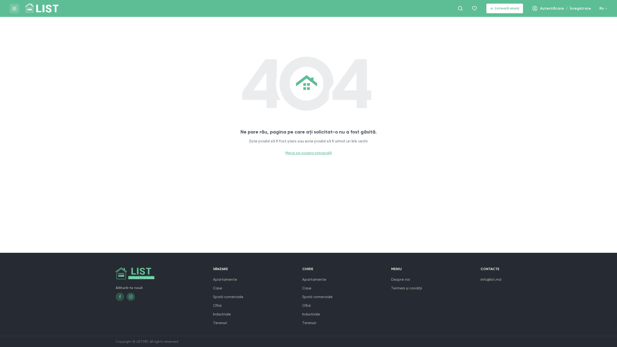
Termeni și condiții (406, 288)
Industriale (222, 314)
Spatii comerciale (228, 297)
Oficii (217, 305)
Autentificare (552, 8)
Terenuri (220, 323)
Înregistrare (580, 8)
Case (217, 288)
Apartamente (225, 279)
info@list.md (491, 279)
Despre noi (400, 279)
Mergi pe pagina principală (308, 153)
